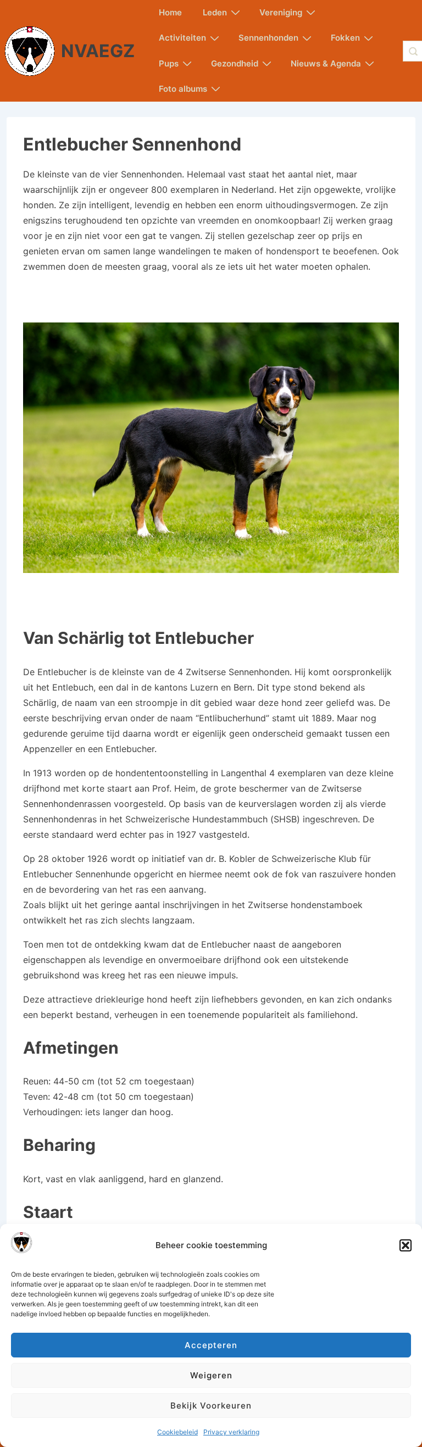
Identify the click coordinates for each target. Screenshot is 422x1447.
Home (170, 12)
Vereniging (280, 12)
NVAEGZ (98, 51)
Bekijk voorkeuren (211, 1405)
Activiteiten (182, 37)
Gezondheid (234, 63)
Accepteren (211, 1345)
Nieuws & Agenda (326, 63)
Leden (215, 12)
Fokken (345, 37)
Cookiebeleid (177, 1432)
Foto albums (183, 89)
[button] (405, 1245)
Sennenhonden (268, 37)
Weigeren (211, 1375)
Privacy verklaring (231, 1432)
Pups (169, 63)
